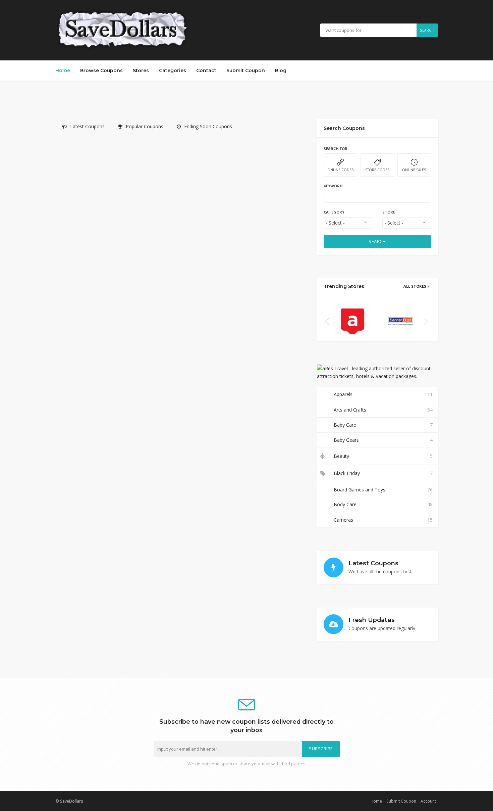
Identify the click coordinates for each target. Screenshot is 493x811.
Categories (172, 70)
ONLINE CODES (340, 170)
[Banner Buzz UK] (400, 321)
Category (334, 211)
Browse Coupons (101, 70)
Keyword (333, 185)
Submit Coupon (245, 70)
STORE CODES (377, 170)
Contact (206, 70)
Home (62, 70)
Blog (280, 70)
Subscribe (321, 749)
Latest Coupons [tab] (87, 126)
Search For (335, 148)
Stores (141, 70)
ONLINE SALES (414, 170)
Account (428, 801)
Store (388, 211)
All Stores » (416, 286)
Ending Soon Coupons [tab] (208, 126)
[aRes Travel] (352, 321)
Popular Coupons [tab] (144, 126)
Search (427, 30)
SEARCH (377, 241)
